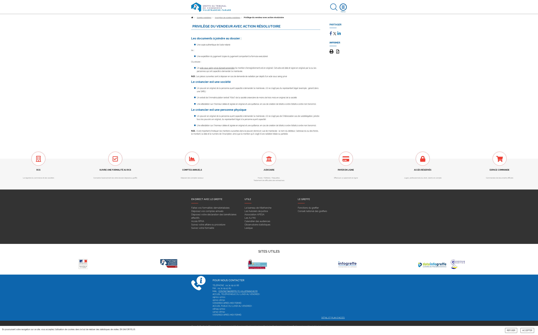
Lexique (248, 228)
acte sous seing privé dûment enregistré (217, 68)
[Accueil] (192, 18)
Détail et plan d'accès (333, 318)
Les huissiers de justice (256, 211)
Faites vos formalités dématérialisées (210, 207)
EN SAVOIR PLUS (127, 329)
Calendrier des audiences (257, 221)
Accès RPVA (197, 221)
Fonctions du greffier (308, 207)
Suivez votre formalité (202, 228)
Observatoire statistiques (257, 224)
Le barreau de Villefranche (257, 207)
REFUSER (511, 330)
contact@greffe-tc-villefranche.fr (238, 291)
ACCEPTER (527, 330)
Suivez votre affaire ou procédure (208, 224)
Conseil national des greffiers (312, 211)
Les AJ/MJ (250, 218)
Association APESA (254, 214)
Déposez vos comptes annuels (207, 211)
